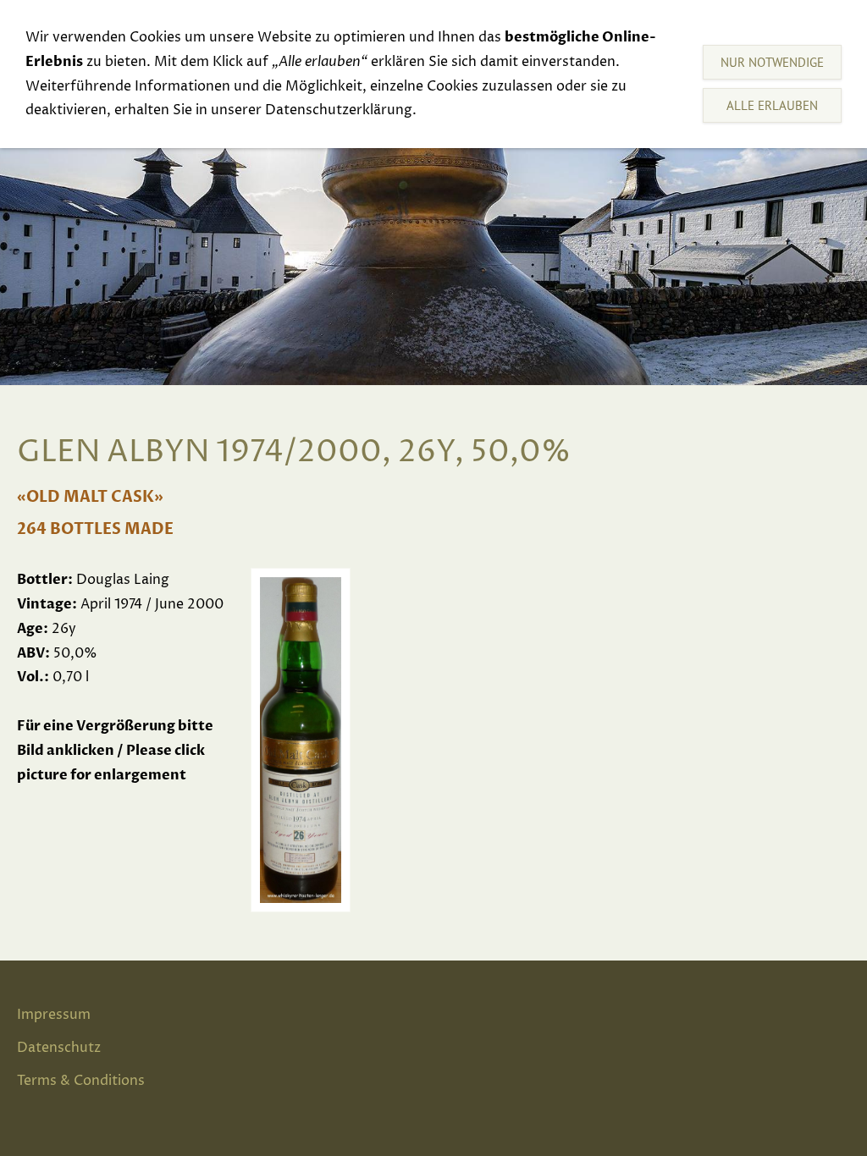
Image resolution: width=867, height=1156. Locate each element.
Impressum (54, 1014)
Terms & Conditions (81, 1080)
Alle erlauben (772, 105)
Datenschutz (59, 1047)
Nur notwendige (772, 62)
